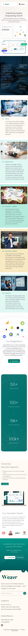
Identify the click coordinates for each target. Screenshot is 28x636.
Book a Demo (20, 557)
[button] (4, 4)
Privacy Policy (15, 630)
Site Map (23, 629)
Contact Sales (11, 557)
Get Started (15, 361)
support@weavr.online (7, 620)
